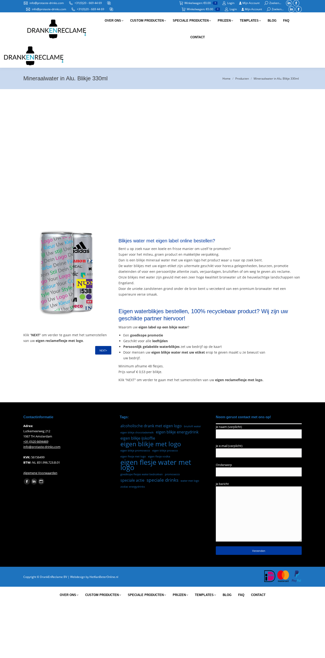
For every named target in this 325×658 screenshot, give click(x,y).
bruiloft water (192, 426)
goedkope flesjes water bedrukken (141, 474)
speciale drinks (162, 480)
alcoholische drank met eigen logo (151, 425)
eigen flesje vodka (159, 456)
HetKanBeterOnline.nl (103, 577)
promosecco (172, 474)
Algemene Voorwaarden (40, 473)
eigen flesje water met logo (155, 465)
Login (230, 3)
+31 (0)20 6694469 (35, 441)
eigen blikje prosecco (165, 450)
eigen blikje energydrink (177, 432)
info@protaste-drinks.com (47, 3)
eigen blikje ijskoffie (137, 438)
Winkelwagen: (200, 3)
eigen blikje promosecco (135, 450)
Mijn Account (251, 3)
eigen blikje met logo (150, 444)
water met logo (190, 480)
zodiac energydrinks (132, 486)
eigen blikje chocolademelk (137, 432)
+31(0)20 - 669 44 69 (88, 3)
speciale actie (132, 480)
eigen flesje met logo (133, 456)
